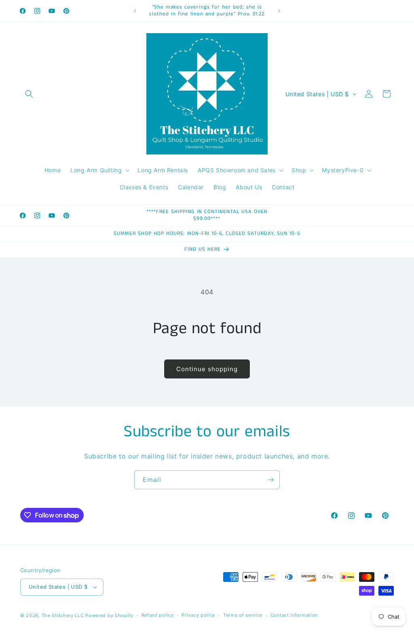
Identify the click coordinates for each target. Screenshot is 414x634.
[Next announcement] (279, 11)
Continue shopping (207, 369)
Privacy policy (198, 615)
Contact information (294, 615)
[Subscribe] (270, 479)
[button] (29, 94)
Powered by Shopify (109, 615)
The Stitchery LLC (63, 615)
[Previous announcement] (135, 11)
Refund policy (158, 615)
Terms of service (242, 615)
